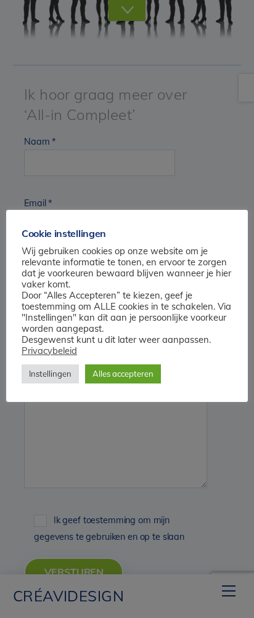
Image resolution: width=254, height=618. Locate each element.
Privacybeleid (49, 350)
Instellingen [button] (50, 374)
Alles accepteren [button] (123, 374)
